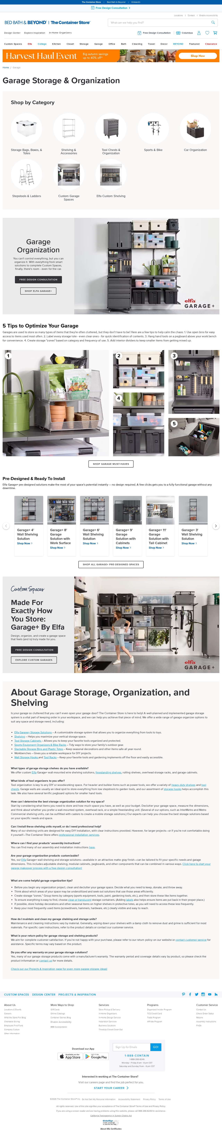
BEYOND (178, 44)
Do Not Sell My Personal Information (99, 1099)
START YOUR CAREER (109, 1087)
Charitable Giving (12, 1021)
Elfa (30, 44)
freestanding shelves (108, 772)
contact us (45, 960)
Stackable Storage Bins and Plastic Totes (38, 749)
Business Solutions (107, 1025)
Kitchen (56, 44)
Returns (199, 1017)
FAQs (199, 1025)
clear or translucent (79, 899)
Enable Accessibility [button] (208, 15)
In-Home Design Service (110, 1017)
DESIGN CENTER (44, 994)
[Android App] (96, 1057)
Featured (194, 44)
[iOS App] (70, 1057)
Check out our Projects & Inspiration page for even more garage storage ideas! (59, 968)
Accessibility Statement (129, 1099)
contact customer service (191, 939)
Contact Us (201, 1009)
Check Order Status (205, 1013)
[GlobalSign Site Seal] (111, 1124)
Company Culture (12, 1029)
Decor (164, 44)
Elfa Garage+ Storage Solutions (33, 732)
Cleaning (137, 44)
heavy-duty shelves (183, 784)
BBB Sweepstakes (59, 1027)
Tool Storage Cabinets (28, 740)
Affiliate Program (154, 1021)
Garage (98, 44)
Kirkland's (135, 2)
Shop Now (23, 543)
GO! (156, 1047)
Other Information (12, 1033)
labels (129, 899)
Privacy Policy (149, 1099)
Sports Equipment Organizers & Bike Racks (40, 744)
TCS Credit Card (154, 1013)
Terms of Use (165, 1099)
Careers (7, 1013)
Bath (123, 44)
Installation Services (108, 1021)
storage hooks (172, 789)
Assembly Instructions (206, 1021)
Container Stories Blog (61, 1017)
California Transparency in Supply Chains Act (111, 1115)
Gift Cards (55, 1009)
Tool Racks (50, 757)
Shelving (19, 736)
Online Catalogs (58, 1013)
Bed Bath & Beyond (116, 2)
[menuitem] (14, 33)
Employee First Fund (13, 1025)
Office (112, 44)
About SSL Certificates (111, 1129)
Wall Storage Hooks (26, 757)
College (42, 44)
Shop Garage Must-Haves (111, 464)
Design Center (12, 33)
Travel (151, 44)
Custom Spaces (13, 44)
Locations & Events (12, 1009)
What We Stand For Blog (15, 1017)
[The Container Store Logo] (36, 22)
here (92, 847)
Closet (70, 44)
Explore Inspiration (34, 33)
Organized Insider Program (159, 1009)
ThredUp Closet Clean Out (110, 1029)
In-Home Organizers (60, 32)
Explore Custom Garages (33, 660)
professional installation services (79, 834)
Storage (84, 44)
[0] (215, 33)
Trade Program (153, 1017)
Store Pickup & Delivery (109, 1009)
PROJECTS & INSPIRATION (77, 994)
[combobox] (158, 22)
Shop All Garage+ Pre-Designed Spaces (111, 564)
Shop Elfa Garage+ (38, 291)
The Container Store (91, 2)
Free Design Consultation (157, 33)
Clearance (211, 44)
